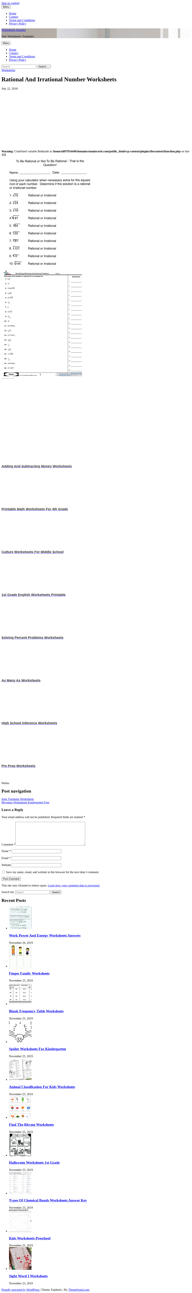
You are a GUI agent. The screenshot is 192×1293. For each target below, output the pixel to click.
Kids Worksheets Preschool (29, 1238)
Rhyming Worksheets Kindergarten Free (25, 802)
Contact (13, 16)
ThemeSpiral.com (78, 1289)
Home (12, 13)
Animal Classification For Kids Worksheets (42, 1087)
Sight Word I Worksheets (28, 1276)
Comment (8, 844)
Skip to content (10, 3)
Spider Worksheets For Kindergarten (37, 1049)
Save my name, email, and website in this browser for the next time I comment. (52, 872)
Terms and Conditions (22, 20)
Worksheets (8, 70)
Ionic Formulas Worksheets (18, 799)
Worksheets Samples (14, 30)
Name (6, 851)
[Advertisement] (96, 116)
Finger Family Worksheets (29, 973)
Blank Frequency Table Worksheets (36, 1011)
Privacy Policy (17, 23)
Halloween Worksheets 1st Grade (34, 1163)
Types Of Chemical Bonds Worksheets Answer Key (48, 1200)
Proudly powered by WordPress (21, 1289)
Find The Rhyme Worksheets (31, 1125)
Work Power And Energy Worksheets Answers (44, 935)
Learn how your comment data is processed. (74, 885)
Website (6, 865)
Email (6, 858)
